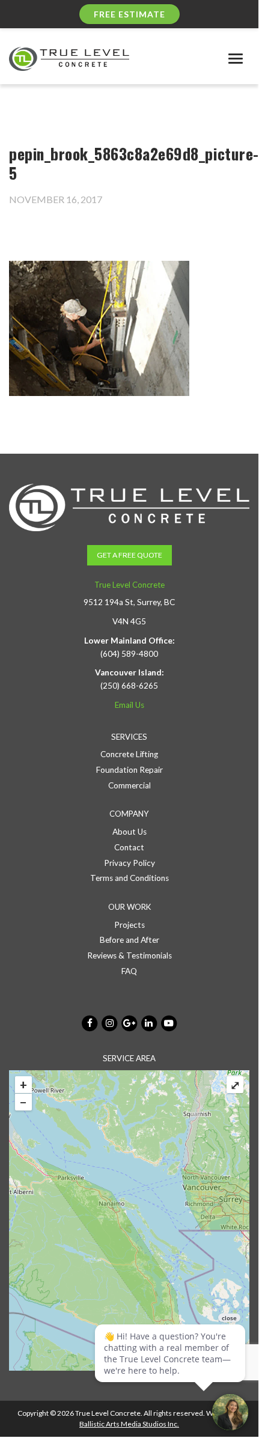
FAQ (129, 971)
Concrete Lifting (129, 754)
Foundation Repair (129, 770)
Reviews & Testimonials (129, 955)
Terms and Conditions (129, 878)
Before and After (129, 940)
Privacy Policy (129, 863)
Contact (129, 847)
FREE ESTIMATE (129, 14)
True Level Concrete (129, 584)
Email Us (129, 705)
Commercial (129, 785)
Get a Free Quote (129, 554)
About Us (129, 831)
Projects (129, 925)
